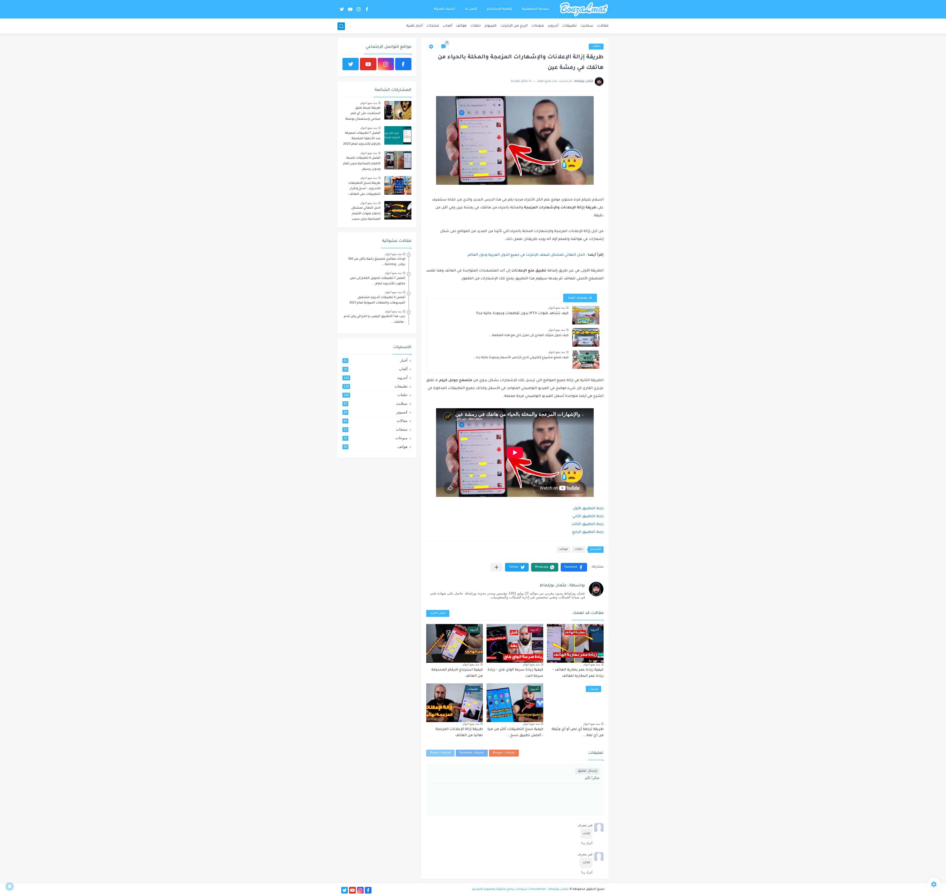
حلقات (475, 26)
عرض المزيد (438, 613)
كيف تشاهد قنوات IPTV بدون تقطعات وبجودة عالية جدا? (522, 314)
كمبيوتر (491, 26)
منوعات (537, 26)
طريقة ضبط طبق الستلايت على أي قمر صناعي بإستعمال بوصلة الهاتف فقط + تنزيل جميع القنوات (362, 114)
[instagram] (358, 9)
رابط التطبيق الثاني (588, 517)
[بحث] (341, 26)
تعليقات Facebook (471, 753)
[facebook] (367, 9)
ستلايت (586, 26)
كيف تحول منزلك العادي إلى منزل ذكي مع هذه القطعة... (529, 335)
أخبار (375, 360)
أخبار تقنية (414, 26)
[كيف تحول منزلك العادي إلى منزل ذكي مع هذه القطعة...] (585, 337)
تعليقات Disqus (440, 753)
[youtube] (350, 9)
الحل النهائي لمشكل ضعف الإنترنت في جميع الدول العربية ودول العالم (526, 255)
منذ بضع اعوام (556, 307)
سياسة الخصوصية (535, 9)
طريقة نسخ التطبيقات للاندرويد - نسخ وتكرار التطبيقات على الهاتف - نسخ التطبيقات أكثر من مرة (364, 190)
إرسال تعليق (587, 771)
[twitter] (342, 9)
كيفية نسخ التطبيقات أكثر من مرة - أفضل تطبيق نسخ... (515, 732)
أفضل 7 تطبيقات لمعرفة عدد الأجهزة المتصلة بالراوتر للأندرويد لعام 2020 (362, 139)
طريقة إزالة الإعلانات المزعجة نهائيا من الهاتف (459, 732)
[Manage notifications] (10, 886)
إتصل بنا (471, 9)
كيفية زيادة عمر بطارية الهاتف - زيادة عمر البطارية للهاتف (578, 673)
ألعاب (447, 26)
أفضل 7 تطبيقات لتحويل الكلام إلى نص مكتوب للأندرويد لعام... (377, 281)
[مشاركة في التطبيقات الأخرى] (496, 567)
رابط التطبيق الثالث (588, 524)
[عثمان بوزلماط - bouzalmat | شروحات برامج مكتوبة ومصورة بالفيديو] (583, 9)
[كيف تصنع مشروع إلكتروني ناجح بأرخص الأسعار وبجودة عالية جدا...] (585, 359)
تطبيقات (569, 26)
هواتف (461, 26)
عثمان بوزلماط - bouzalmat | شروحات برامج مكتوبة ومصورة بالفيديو (520, 889)
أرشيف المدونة (444, 9)
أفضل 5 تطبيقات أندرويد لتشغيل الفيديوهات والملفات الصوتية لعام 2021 (377, 300)
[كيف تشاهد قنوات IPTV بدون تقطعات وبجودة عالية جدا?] (585, 315)
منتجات (432, 26)
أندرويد (553, 26)
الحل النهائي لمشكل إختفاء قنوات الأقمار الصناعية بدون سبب (366, 213)
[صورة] (397, 110)
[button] (574, 567)
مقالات (602, 26)
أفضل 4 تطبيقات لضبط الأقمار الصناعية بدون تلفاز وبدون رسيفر (362, 163)
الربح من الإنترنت (514, 26)
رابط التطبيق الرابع (588, 532)
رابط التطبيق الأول (588, 509)
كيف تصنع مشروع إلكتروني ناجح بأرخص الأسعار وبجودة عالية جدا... (521, 357)
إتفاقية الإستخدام (499, 9)
